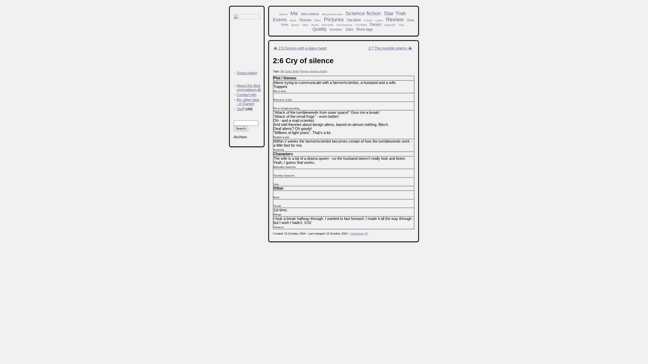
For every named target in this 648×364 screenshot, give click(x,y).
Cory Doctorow (344, 25)
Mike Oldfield (310, 14)
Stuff (240, 109)
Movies (305, 20)
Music (318, 20)
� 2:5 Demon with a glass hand (300, 48)
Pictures (334, 19)
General (283, 14)
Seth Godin (327, 25)
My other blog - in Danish (248, 102)
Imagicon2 (389, 25)
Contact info (246, 95)
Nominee (336, 29)
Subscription (247, 73)
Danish (375, 24)
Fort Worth (361, 25)
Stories (315, 25)
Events (280, 19)
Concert (368, 20)
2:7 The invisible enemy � (390, 48)
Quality (319, 29)
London (379, 20)
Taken (305, 25)
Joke (349, 29)
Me (294, 13)
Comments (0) (359, 233)
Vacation (354, 20)
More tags (364, 29)
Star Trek (395, 13)
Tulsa (401, 25)
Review (395, 19)
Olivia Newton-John (332, 14)
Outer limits (292, 71)
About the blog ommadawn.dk (249, 88)
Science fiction (363, 13)
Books (293, 20)
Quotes (295, 25)
